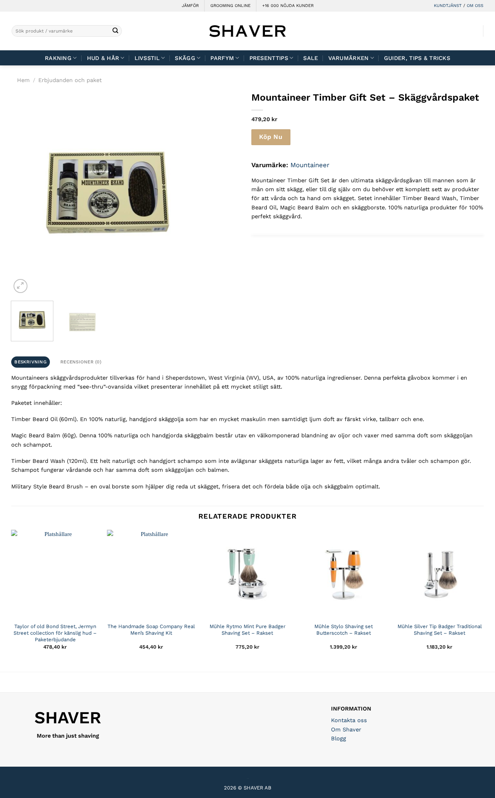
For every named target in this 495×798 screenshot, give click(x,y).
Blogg (338, 738)
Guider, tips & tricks (417, 58)
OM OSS (475, 5)
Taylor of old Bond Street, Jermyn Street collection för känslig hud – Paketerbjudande (55, 632)
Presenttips (268, 58)
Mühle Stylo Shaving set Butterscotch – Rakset (343, 629)
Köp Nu (270, 136)
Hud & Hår (103, 58)
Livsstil (147, 58)
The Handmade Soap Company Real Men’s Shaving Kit (151, 629)
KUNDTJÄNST (448, 5)
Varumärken (348, 58)
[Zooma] (20, 286)
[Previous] (25, 193)
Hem (23, 80)
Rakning (58, 58)
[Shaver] (247, 30)
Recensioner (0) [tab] (80, 362)
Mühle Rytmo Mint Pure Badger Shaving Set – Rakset (247, 629)
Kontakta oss (349, 720)
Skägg (185, 58)
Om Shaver (346, 729)
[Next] (190, 193)
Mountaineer (309, 165)
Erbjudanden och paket (70, 80)
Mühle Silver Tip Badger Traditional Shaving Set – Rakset (440, 629)
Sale (310, 58)
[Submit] (115, 31)
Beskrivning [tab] (30, 362)
